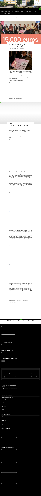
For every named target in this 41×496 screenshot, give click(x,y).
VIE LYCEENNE (22, 11)
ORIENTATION (34, 11)
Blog (6, 11)
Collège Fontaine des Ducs (6, 422)
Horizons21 (3, 412)
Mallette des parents (5, 399)
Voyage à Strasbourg (19, 125)
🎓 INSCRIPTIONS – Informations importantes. (9, 385)
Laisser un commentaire (20, 48)
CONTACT (9, 13)
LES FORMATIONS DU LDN (15, 11)
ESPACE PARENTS (4, 13)
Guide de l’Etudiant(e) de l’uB (6, 414)
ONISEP (3, 409)
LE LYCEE (9, 11)
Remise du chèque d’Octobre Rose (17, 46)
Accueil (3, 11)
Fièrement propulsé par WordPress (6, 494)
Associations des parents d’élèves (7, 395)
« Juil (2, 379)
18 (18, 320)
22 (28, 320)
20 (23, 320)
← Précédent (8, 320)
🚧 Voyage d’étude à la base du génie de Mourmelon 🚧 (10, 388)
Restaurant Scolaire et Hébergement (7, 397)
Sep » (24, 379)
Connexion (3, 431)
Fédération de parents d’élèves (6, 424)
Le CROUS (3, 416)
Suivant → (33, 320)
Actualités (10, 43)
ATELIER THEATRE (28, 11)
